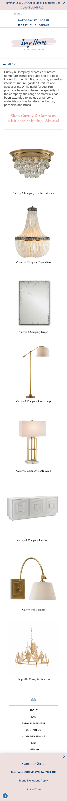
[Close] (64, 756)
